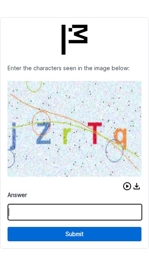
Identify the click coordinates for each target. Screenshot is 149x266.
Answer (17, 194)
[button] (127, 186)
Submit (74, 234)
